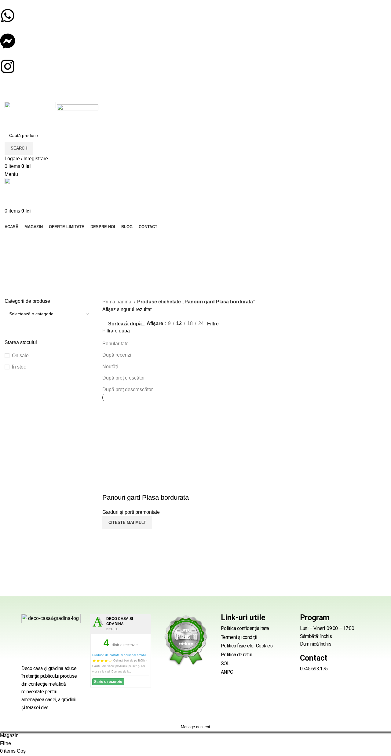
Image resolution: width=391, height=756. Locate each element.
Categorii (15, 270)
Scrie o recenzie (108, 682)
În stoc (19, 366)
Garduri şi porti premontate (131, 512)
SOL (225, 663)
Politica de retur (236, 655)
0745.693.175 (314, 669)
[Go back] (12, 238)
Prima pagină (117, 301)
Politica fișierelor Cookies (247, 646)
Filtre (213, 323)
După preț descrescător (127, 389)
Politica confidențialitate (245, 628)
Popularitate (115, 343)
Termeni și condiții (239, 637)
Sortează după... (126, 323)
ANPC (227, 672)
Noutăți (110, 366)
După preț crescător (123, 377)
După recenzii (117, 355)
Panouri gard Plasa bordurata (145, 497)
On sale (20, 355)
